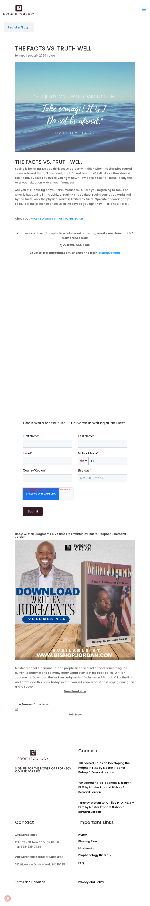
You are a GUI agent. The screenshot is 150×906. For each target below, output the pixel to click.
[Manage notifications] (7, 898)
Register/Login (18, 27)
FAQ (81, 863)
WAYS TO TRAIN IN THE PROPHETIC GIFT (58, 219)
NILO (22, 56)
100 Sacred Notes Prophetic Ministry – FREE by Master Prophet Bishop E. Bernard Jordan (104, 787)
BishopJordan (109, 253)
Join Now (75, 714)
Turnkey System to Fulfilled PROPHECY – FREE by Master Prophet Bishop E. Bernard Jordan (106, 807)
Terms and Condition (30, 882)
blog (51, 56)
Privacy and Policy (91, 882)
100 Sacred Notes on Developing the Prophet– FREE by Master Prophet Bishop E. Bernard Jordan (104, 767)
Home (82, 835)
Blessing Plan (87, 841)
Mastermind (86, 848)
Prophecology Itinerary (94, 855)
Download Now (75, 691)
